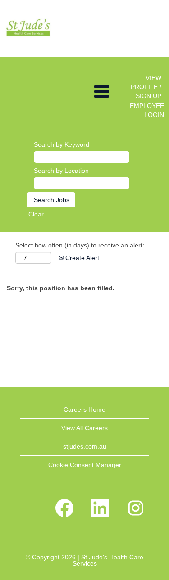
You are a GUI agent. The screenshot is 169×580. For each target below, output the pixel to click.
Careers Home (84, 409)
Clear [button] (36, 214)
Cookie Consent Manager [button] (84, 464)
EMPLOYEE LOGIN (147, 110)
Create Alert (81, 257)
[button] (56, 91)
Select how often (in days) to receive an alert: (79, 245)
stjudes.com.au (84, 446)
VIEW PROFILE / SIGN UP (146, 86)
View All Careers (84, 428)
